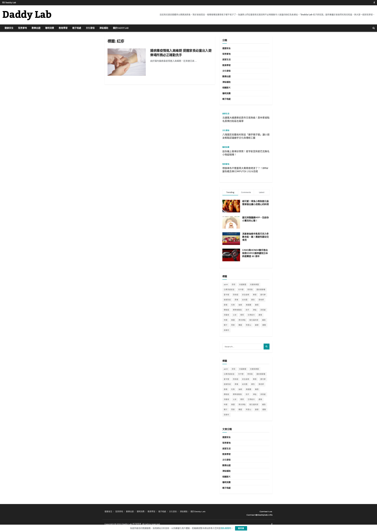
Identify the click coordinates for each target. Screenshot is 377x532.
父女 (235, 315)
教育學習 (63, 28)
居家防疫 (227, 300)
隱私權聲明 (226, 528)
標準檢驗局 (237, 310)
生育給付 (251, 315)
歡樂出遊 (36, 28)
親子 (225, 325)
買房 (233, 325)
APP (226, 285)
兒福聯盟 (242, 285)
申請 (225, 320)
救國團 (248, 305)
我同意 (241, 528)
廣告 (253, 300)
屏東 (236, 300)
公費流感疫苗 (229, 290)
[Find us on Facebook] (374, 2)
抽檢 (240, 305)
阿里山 (248, 325)
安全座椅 (245, 295)
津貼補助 (103, 28)
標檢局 (226, 310)
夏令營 (226, 295)
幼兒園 (244, 300)
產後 (260, 315)
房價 (225, 305)
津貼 (255, 310)
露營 (257, 325)
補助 (264, 320)
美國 (233, 320)
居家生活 (226, 59)
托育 (233, 305)
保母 (233, 285)
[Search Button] (374, 28)
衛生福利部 (253, 320)
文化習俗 (90, 28)
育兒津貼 (242, 320)
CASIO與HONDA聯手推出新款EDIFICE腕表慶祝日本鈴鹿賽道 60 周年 (255, 253)
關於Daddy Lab (9, 2)
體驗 (264, 325)
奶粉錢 (235, 295)
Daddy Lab (27, 15)
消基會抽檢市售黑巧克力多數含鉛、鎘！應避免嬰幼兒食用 (255, 236)
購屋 (240, 325)
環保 (242, 315)
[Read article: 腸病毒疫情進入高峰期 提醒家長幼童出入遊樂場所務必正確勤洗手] (127, 62)
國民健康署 (261, 290)
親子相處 (76, 28)
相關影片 (226, 87)
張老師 (261, 300)
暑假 (257, 305)
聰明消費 (49, 28)
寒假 (255, 295)
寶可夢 (263, 295)
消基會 (226, 315)
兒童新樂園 (254, 285)
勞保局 (250, 290)
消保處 (263, 310)
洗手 (247, 310)
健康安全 (9, 28)
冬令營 (241, 290)
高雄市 (226, 330)
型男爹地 (22, 28)
